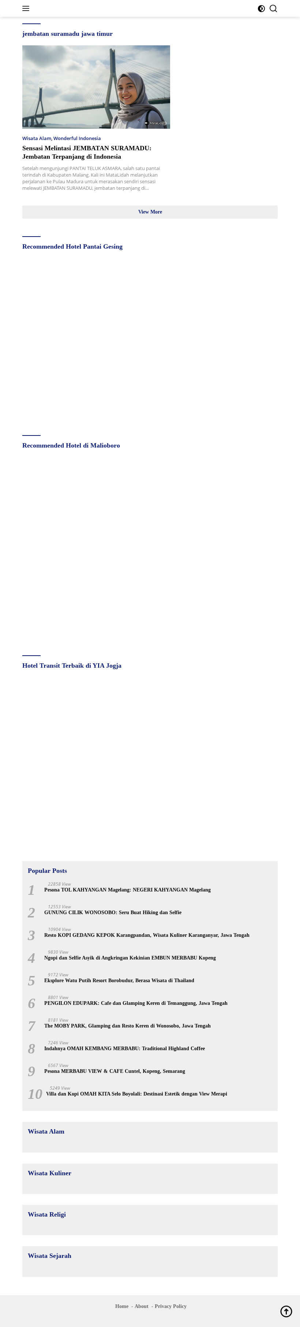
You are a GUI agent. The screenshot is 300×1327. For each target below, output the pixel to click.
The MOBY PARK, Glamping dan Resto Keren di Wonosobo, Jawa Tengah (127, 1026)
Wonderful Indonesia (77, 138)
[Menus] (27, 8)
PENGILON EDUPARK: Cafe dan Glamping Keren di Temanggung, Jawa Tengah (136, 1003)
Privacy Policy (171, 1306)
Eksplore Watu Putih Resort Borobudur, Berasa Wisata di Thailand (119, 980)
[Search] (273, 9)
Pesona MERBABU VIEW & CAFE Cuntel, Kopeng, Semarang (114, 1071)
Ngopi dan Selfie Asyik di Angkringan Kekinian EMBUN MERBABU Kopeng (130, 958)
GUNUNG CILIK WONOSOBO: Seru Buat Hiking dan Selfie (112, 912)
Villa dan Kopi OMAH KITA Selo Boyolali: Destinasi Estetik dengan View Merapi (136, 1094)
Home (121, 1306)
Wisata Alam (36, 138)
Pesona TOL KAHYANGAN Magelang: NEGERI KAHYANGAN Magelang (127, 890)
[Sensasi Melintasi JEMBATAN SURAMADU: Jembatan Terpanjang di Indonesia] (96, 86)
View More (150, 212)
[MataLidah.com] (71, 8)
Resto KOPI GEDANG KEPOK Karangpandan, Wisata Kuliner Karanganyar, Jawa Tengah (147, 935)
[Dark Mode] (261, 9)
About (142, 1306)
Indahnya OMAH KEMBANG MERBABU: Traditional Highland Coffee (124, 1048)
